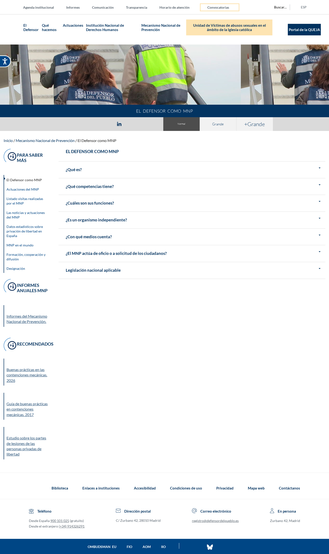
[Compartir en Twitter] (105, 123)
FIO (129, 547)
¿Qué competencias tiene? (90, 186)
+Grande (254, 124)
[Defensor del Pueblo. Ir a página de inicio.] (12, 29)
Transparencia (136, 7)
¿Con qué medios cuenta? (89, 237)
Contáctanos (289, 488)
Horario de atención (174, 7)
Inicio (8, 140)
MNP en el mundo (20, 245)
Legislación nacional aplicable (93, 270)
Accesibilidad (145, 488)
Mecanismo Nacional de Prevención (160, 27)
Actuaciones (73, 25)
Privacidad (225, 488)
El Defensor (31, 27)
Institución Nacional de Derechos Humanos (105, 27)
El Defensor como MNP (97, 140)
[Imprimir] (148, 123)
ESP (304, 7)
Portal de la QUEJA (304, 29)
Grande (218, 124)
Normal (181, 123)
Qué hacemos (49, 27)
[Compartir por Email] (133, 123)
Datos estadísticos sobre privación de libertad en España (25, 231)
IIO (163, 547)
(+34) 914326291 (72, 526)
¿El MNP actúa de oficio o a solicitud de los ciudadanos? (116, 253)
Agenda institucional (38, 7)
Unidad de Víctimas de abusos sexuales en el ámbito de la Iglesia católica (229, 27)
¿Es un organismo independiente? (96, 220)
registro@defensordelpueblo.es (215, 521)
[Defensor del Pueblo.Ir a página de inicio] (33, 488)
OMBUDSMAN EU (102, 547)
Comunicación (103, 7)
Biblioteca (60, 488)
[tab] (91, 123)
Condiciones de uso (186, 488)
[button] (28, 372)
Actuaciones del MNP (23, 189)
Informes (73, 7)
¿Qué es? (74, 169)
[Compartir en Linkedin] (119, 123)
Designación (16, 268)
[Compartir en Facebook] (91, 123)
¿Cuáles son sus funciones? (90, 203)
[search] (278, 7)
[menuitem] (42, 7)
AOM (147, 547)
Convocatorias (218, 7)
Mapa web (256, 488)
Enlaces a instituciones (101, 488)
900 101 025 (59, 521)
